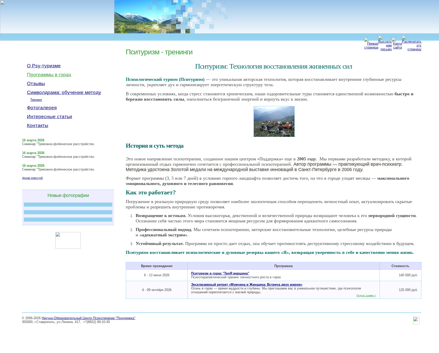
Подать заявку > (366, 295)
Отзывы (36, 83)
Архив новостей (32, 177)
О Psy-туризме (44, 65)
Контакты (37, 125)
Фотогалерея (42, 107)
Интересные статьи (49, 116)
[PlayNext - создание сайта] (416, 323)
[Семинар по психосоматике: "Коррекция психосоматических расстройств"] (68, 205)
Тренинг (36, 100)
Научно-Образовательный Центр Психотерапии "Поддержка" (88, 318)
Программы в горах (49, 74)
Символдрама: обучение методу (64, 92)
